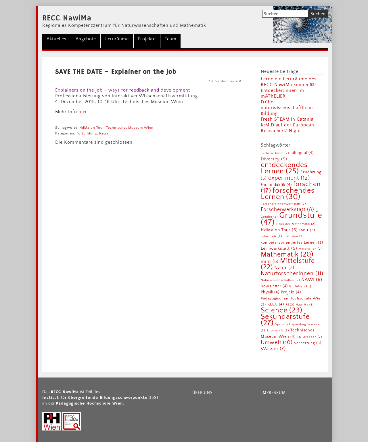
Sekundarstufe (285, 319)
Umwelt (277, 342)
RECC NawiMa (66, 18)
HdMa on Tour (91, 128)
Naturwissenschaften (280, 280)
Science (282, 310)
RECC (275, 304)
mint (270, 261)
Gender (269, 217)
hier (82, 111)
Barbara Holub (275, 153)
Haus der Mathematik (295, 224)
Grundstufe (291, 218)
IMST (307, 230)
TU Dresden (309, 337)
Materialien (310, 249)
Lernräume (117, 38)
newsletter (274, 286)
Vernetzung (307, 343)
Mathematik (287, 254)
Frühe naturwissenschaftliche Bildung (287, 107)
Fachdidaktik (276, 185)
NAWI (311, 279)
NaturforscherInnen (292, 273)
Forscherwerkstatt (287, 210)
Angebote (86, 38)
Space (282, 324)
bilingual (301, 153)
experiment (289, 178)
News (104, 133)
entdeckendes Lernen (284, 168)
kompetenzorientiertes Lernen (292, 242)
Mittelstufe (288, 264)
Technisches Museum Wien (130, 128)
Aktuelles (56, 38)
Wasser (273, 348)
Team (171, 38)
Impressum (273, 392)
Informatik (271, 236)
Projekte (147, 38)
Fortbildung (86, 133)
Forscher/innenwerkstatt (283, 204)
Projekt (291, 292)
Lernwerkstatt (279, 248)
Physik (270, 292)
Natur (284, 267)
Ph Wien (300, 286)
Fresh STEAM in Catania (287, 119)
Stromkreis (278, 330)
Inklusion (293, 236)
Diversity (274, 159)
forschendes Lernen (288, 193)
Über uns (202, 392)
